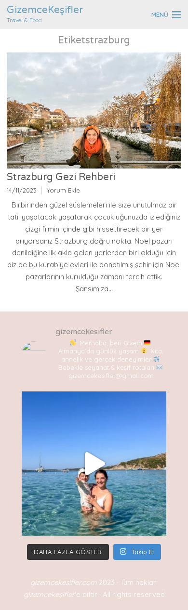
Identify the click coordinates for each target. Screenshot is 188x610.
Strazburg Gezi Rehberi (62, 177)
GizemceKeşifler (45, 10)
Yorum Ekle (63, 190)
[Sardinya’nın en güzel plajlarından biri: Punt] (94, 463)
